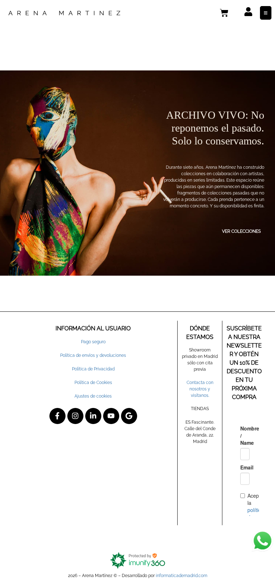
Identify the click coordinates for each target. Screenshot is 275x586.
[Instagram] (75, 416)
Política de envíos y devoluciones (93, 355)
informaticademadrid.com (181, 575)
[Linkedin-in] (93, 416)
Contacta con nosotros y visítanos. (200, 389)
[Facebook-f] (57, 416)
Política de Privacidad (93, 368)
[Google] (129, 416)
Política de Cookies (93, 382)
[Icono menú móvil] (265, 13)
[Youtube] (111, 416)
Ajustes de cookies (93, 396)
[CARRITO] (224, 13)
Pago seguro (93, 341)
